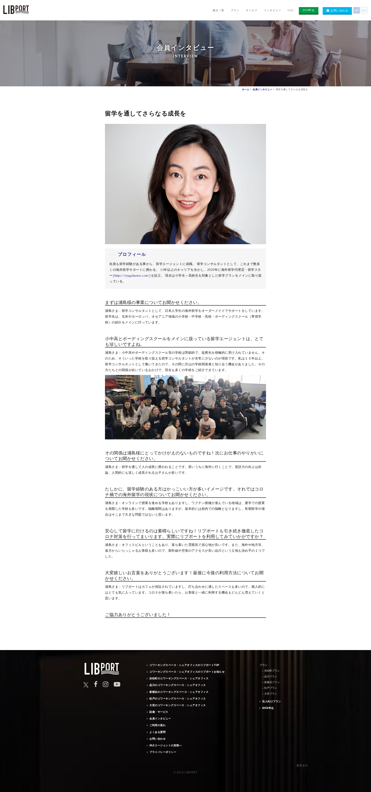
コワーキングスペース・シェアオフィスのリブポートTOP (184, 665)
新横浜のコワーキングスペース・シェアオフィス (178, 692)
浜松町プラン (272, 670)
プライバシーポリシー (162, 752)
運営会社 (302, 765)
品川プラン (270, 676)
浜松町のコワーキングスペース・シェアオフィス (178, 678)
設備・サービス (158, 712)
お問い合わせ (157, 738)
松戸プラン (270, 687)
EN (364, 10)
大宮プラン (270, 693)
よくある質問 (157, 732)
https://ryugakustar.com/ (131, 276)
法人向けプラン (271, 701)
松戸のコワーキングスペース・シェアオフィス (177, 698)
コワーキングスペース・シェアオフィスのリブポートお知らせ (187, 671)
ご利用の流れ (157, 725)
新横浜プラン (272, 682)
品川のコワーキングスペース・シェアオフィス (177, 685)
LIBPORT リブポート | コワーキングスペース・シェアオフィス (16, 10)
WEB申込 (268, 708)
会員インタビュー (160, 718)
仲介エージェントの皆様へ (165, 745)
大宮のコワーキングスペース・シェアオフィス (177, 705)
